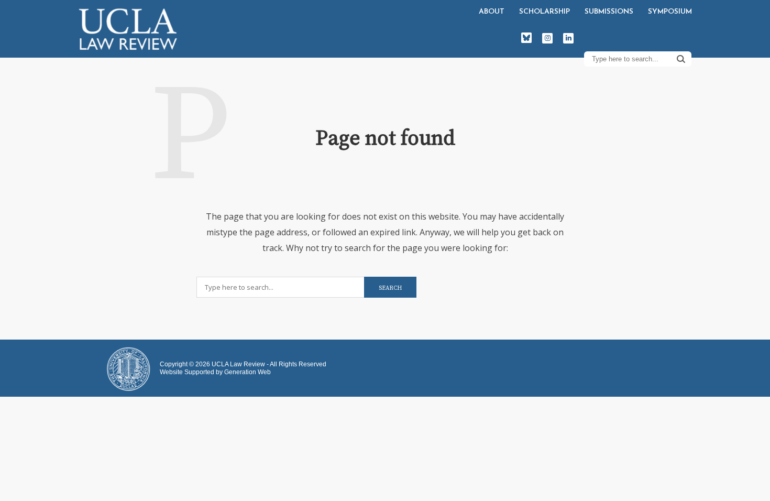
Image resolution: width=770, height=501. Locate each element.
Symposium (670, 12)
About (491, 12)
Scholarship (544, 12)
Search (680, 59)
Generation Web (247, 372)
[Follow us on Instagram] (547, 38)
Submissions (609, 12)
